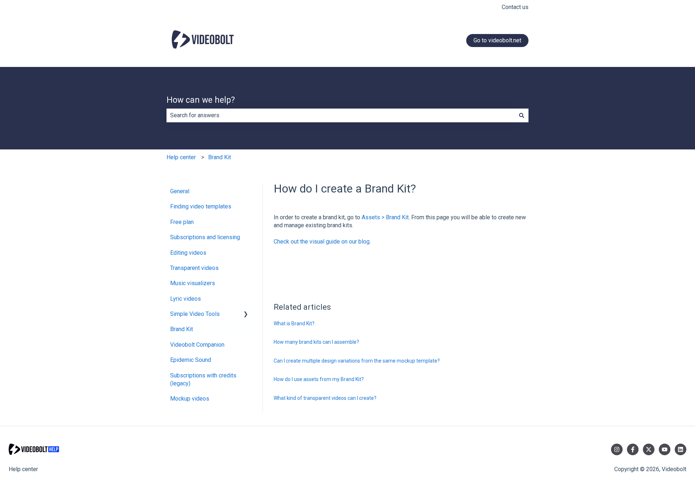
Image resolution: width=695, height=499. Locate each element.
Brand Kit (219, 157)
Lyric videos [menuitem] (185, 298)
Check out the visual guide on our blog (322, 241)
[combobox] (341, 115)
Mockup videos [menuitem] (189, 398)
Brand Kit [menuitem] (181, 329)
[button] (246, 314)
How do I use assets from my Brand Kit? (319, 379)
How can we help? (201, 100)
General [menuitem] (179, 191)
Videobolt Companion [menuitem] (197, 344)
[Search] (521, 115)
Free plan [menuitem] (182, 222)
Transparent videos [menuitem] (194, 268)
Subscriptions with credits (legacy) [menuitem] (203, 379)
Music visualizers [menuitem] (192, 283)
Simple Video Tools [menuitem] (195, 313)
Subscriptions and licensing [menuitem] (205, 237)
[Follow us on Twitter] (648, 449)
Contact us (515, 7)
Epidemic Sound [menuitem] (190, 359)
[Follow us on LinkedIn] (680, 449)
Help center (181, 157)
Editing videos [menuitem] (188, 252)
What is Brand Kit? (294, 323)
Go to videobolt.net (497, 40)
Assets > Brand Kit (385, 217)
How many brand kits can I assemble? (316, 342)
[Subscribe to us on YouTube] (664, 449)
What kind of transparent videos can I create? (325, 398)
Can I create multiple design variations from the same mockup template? (357, 361)
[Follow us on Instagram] (617, 449)
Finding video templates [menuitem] (200, 206)
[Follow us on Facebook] (633, 449)
